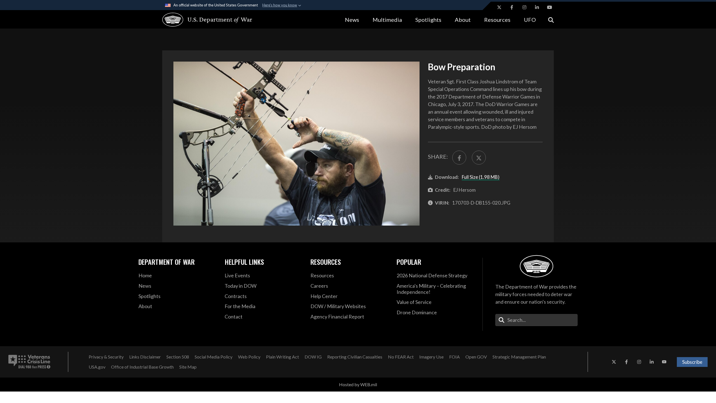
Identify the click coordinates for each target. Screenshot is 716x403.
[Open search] (551, 19)
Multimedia (387, 19)
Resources (497, 19)
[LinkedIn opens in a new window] (537, 7)
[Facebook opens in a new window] (512, 7)
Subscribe (692, 362)
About (463, 19)
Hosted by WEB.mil (358, 384)
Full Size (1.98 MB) (481, 177)
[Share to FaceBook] (459, 158)
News (352, 19)
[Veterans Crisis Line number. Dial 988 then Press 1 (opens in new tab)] (29, 362)
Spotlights (428, 19)
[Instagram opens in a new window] (524, 7)
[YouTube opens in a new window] (549, 7)
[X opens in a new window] (499, 7)
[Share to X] (479, 158)
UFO (530, 19)
